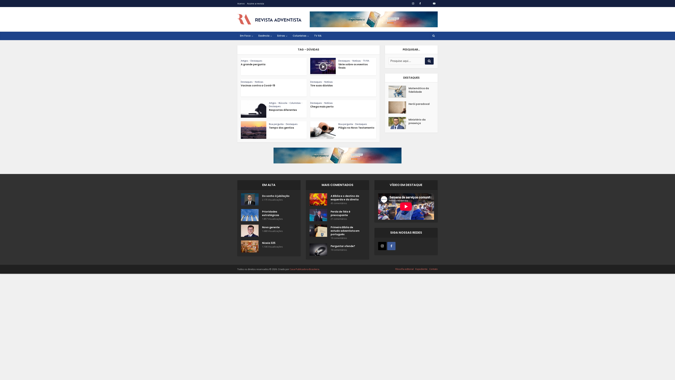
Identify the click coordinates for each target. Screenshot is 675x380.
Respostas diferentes (283, 110)
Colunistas (299, 35)
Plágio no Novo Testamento (356, 127)
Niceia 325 (268, 243)
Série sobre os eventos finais (353, 66)
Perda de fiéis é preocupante (340, 213)
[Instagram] (382, 246)
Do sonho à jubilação (276, 196)
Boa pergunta (276, 124)
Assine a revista (255, 3)
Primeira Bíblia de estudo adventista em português (345, 231)
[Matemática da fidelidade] (398, 92)
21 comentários (339, 218)
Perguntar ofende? (343, 246)
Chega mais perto (322, 106)
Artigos (244, 60)
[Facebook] (391, 246)
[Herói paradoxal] (398, 107)
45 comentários (339, 203)
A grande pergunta (253, 64)
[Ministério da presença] (398, 123)
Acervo (241, 3)
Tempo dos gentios (281, 127)
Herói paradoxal (419, 104)
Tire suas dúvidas (321, 85)
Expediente (421, 269)
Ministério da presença (417, 121)
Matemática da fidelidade (419, 90)
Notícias (356, 60)
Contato (433, 269)
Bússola (283, 102)
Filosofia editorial (404, 269)
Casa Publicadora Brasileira (304, 269)
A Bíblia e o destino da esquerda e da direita (345, 197)
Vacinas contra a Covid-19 (258, 85)
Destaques (256, 60)
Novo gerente (271, 227)
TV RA (318, 35)
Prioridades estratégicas (270, 213)
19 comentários (339, 238)
